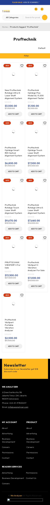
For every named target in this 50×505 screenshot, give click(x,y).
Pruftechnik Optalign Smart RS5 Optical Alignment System (13, 151)
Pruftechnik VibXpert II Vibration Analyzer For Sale (36, 266)
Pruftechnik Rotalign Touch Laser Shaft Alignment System (13, 209)
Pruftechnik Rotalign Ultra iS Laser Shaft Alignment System (36, 209)
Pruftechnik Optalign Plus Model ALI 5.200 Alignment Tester (36, 94)
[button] (13, 114)
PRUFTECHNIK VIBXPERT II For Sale (13, 265)
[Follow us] (11, 413)
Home (5, 27)
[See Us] (19, 413)
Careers (6, 447)
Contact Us (31, 478)
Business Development (13, 478)
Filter (26, 55)
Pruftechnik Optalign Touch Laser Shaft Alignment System (36, 151)
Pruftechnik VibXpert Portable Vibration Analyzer (10, 325)
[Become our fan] (4, 413)
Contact (5, 458)
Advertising (7, 433)
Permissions (7, 452)
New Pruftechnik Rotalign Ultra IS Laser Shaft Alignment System (13, 94)
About (5, 428)
